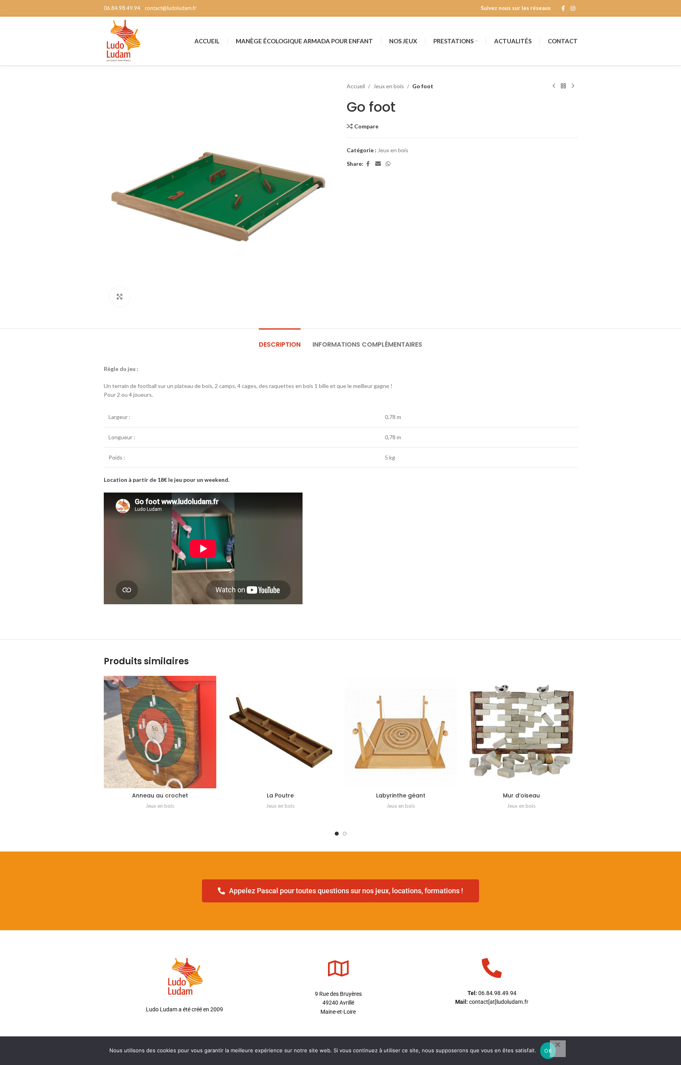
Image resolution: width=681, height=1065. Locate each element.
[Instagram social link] (573, 8)
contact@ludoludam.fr (170, 8)
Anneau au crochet (160, 795)
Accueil (356, 86)
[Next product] (573, 86)
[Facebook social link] (563, 8)
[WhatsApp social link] (388, 164)
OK (548, 1051)
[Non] (558, 1048)
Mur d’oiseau (521, 795)
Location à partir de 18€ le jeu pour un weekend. (166, 479)
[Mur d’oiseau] (521, 732)
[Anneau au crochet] (160, 732)
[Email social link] (378, 164)
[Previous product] (554, 86)
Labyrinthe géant (400, 795)
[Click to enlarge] (120, 297)
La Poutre (280, 795)
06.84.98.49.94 (122, 8)
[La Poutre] (280, 732)
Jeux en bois (388, 86)
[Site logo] (123, 40)
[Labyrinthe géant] (401, 732)
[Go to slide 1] (337, 834)
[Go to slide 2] (345, 834)
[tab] (280, 340)
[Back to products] (563, 86)
